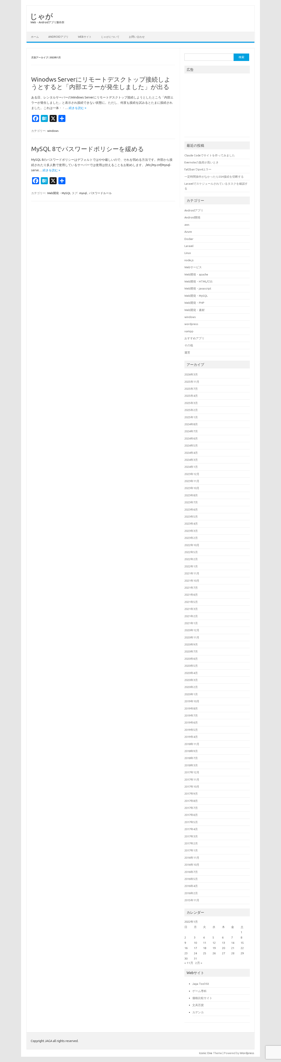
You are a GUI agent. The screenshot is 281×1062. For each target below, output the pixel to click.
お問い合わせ (137, 36)
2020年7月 (191, 651)
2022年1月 (191, 566)
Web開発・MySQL (59, 193)
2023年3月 (191, 530)
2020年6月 (191, 658)
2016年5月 (191, 878)
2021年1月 (191, 623)
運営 (187, 352)
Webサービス (193, 267)
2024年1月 (191, 466)
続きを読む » (77, 108)
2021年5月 (191, 601)
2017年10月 (191, 786)
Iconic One (205, 1053)
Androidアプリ (58, 36)
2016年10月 (191, 864)
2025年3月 (191, 402)
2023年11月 (191, 481)
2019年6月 (191, 722)
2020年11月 (191, 637)
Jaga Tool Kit (200, 983)
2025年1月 (191, 417)
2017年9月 (191, 793)
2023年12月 (191, 474)
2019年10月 (191, 701)
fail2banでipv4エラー (197, 169)
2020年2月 (191, 686)
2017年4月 (191, 829)
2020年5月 (191, 665)
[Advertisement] (217, 106)
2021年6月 (191, 594)
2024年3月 (191, 459)
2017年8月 (191, 800)
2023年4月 (191, 523)
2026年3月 (191, 374)
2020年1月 (191, 694)
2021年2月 (191, 616)
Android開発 (192, 217)
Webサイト (85, 36)
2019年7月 (191, 715)
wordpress (191, 323)
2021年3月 (191, 608)
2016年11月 (191, 857)
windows (53, 130)
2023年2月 (191, 537)
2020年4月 (191, 672)
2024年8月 (191, 424)
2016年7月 (191, 871)
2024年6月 (191, 438)
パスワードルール (100, 193)
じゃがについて (110, 36)
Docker (188, 238)
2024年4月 (191, 452)
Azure (188, 231)
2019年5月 (191, 729)
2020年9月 (191, 644)
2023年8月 (191, 495)
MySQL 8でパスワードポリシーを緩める (87, 148)
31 (195, 958)
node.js (189, 260)
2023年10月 (191, 488)
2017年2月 (191, 843)
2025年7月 (191, 388)
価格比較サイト (202, 997)
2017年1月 (191, 850)
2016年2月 (191, 893)
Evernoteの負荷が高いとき (201, 162)
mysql (83, 193)
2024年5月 (191, 445)
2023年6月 (191, 509)
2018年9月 (191, 751)
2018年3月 (191, 765)
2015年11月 (191, 900)
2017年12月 (191, 772)
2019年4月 (191, 736)
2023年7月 (191, 502)
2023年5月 (191, 516)
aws (186, 224)
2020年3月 (191, 679)
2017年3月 (191, 836)
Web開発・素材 (194, 309)
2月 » (198, 963)
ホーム (35, 36)
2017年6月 (191, 814)
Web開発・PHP (194, 302)
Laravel (188, 245)
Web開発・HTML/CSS (198, 281)
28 (232, 953)
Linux (187, 252)
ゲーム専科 (199, 990)
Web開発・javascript (197, 288)
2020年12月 (191, 630)
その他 (188, 345)
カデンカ (198, 1012)
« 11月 (188, 963)
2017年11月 (191, 779)
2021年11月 (191, 573)
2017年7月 (191, 807)
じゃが (41, 16)
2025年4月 (191, 395)
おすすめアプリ (194, 338)
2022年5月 (191, 552)
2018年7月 (191, 758)
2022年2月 (191, 559)
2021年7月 (191, 587)
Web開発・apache (196, 274)
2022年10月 (191, 545)
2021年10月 (191, 580)
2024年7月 (191, 431)
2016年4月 (191, 885)
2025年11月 (191, 381)
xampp (188, 331)
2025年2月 (191, 409)
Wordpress (247, 1053)
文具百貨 (198, 1005)
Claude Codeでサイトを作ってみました (209, 155)
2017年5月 (191, 822)
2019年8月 (191, 708)
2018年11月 (191, 744)
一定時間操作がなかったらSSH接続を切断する (214, 176)
